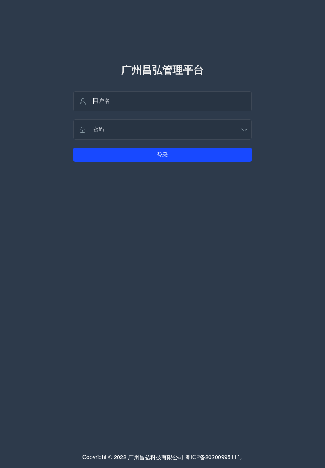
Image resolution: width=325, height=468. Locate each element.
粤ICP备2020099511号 (214, 457)
